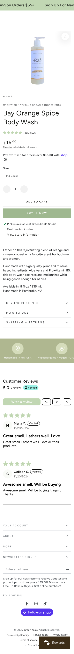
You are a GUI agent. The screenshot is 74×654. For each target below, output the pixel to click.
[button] (13, 133)
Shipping (8, 147)
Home (6, 96)
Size (6, 168)
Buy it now (37, 213)
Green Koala (31, 629)
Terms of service (28, 640)
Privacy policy (59, 634)
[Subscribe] (68, 569)
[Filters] (56, 401)
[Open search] (46, 401)
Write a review (21, 402)
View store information (23, 234)
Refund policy (40, 634)
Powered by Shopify (18, 635)
